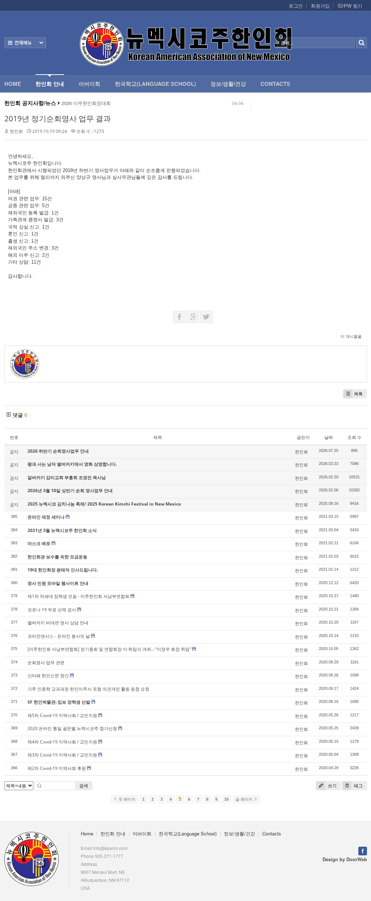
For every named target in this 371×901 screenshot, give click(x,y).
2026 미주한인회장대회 (86, 103)
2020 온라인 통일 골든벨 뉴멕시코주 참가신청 (72, 728)
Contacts (275, 84)
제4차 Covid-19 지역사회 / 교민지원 (62, 742)
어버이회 (89, 84)
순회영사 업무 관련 (46, 662)
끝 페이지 (244, 799)
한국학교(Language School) (155, 84)
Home (12, 84)
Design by (344, 859)
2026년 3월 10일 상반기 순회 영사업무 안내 (70, 490)
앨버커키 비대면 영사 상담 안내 (58, 623)
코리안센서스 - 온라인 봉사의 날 (59, 636)
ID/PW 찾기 (350, 6)
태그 (358, 786)
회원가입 (320, 6)
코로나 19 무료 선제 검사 (52, 610)
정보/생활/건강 (228, 84)
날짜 (328, 437)
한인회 (16, 131)
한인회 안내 (50, 84)
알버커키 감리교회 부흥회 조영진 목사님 (67, 477)
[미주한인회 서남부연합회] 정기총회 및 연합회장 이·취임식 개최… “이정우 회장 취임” (109, 649)
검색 (83, 786)
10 (226, 799)
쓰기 (332, 786)
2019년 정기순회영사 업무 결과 (57, 118)
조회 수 (354, 437)
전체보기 (25, 42)
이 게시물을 (351, 336)
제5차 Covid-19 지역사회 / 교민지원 (62, 715)
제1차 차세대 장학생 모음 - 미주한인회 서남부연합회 (78, 596)
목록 (358, 394)
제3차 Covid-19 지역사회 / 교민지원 (62, 755)
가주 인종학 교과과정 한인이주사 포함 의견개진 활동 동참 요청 (88, 689)
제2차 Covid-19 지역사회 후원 (57, 768)
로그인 (296, 6)
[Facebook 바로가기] (362, 850)
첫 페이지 (126, 799)
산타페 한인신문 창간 (48, 675)
